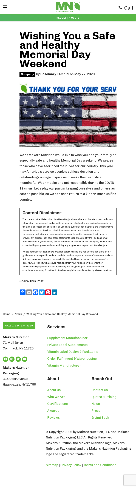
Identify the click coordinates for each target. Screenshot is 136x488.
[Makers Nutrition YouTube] (24, 359)
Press (96, 411)
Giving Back (100, 418)
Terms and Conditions (99, 465)
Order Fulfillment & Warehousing (72, 359)
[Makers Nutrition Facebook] (5, 359)
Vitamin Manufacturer (64, 366)
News (18, 314)
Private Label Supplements (67, 345)
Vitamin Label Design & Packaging (72, 352)
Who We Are (56, 397)
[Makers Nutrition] (68, 13)
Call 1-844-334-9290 (19, 325)
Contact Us (100, 390)
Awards (53, 411)
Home (6, 314)
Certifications (57, 404)
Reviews (53, 418)
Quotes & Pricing (104, 397)
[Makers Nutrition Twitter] (18, 359)
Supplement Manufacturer (67, 338)
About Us (54, 390)
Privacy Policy (70, 465)
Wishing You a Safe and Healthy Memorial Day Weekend (67, 49)
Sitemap (52, 465)
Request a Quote (68, 17)
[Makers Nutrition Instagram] (11, 359)
